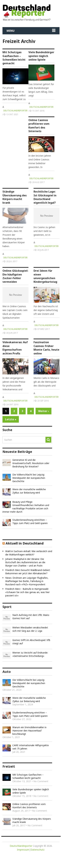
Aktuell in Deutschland (25, 543)
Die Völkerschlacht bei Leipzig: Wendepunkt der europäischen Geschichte (28, 478)
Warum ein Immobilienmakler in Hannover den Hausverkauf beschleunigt (29, 730)
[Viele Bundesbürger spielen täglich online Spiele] (41, 73)
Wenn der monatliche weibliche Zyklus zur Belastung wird (29, 491)
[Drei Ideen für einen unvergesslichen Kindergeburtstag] (47, 295)
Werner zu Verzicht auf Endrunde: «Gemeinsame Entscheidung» (30, 654)
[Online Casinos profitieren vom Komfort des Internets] (41, 144)
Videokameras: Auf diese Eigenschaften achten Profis (15, 347)
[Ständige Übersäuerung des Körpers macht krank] (15, 216)
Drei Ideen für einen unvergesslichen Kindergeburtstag (45, 276)
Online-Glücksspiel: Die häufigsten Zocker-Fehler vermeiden (15, 276)
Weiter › (43, 411)
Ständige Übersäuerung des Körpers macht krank (14, 197)
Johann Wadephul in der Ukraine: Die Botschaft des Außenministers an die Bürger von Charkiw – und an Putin (25, 562)
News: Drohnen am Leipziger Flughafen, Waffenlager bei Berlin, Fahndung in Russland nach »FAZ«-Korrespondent (26, 581)
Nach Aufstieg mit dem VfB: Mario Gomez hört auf (30, 616)
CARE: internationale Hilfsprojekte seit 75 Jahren (30, 747)
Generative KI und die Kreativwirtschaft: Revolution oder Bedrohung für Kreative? (30, 463)
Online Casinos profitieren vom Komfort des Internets (38, 125)
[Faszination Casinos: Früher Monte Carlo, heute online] (47, 366)
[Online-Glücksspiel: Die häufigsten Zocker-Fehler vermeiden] (15, 295)
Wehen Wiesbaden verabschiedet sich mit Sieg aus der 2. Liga (30, 629)
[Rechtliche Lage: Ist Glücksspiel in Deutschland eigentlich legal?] (47, 216)
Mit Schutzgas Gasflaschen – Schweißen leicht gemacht (13, 57)
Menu (11, 31)
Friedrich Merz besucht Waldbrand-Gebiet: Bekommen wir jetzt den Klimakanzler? (27, 571)
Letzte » (10, 419)
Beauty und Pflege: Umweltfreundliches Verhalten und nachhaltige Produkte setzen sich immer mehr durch (25, 506)
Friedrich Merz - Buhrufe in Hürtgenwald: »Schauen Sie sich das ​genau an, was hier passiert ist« (27, 592)
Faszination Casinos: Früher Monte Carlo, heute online (46, 347)
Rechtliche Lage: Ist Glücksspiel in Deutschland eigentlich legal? (45, 197)
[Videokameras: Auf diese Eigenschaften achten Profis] (15, 366)
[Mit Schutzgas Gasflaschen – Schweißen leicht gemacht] (15, 76)
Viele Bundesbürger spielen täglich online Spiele (41, 55)
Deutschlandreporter (15, 110)
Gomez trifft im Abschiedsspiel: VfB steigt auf (31, 641)
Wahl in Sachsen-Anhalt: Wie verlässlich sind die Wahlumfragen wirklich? (28, 553)
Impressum (23, 849)
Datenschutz (37, 849)
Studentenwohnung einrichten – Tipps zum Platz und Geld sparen (30, 521)
